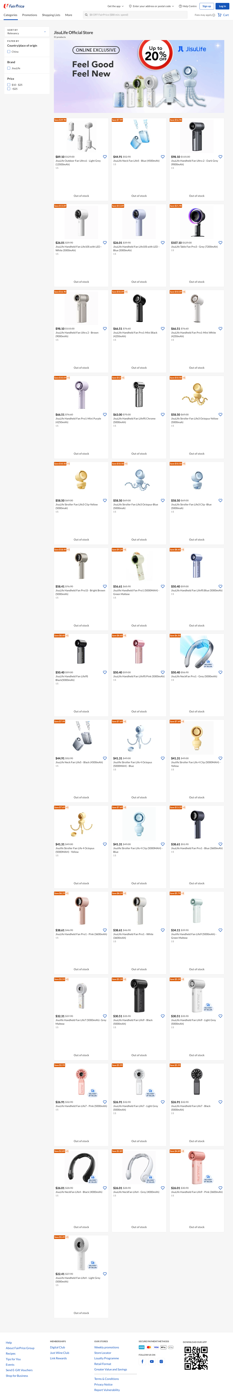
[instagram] (161, 1363)
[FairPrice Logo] (14, 6)
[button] (213, 15)
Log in (222, 6)
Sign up (207, 6)
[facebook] (142, 1363)
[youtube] (151, 1363)
